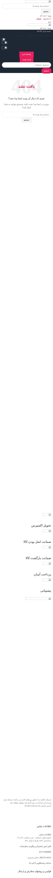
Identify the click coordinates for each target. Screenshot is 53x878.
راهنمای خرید (26, 54)
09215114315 (45, 857)
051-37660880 (45, 852)
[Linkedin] (34, 815)
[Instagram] (48, 815)
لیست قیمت (26, 59)
